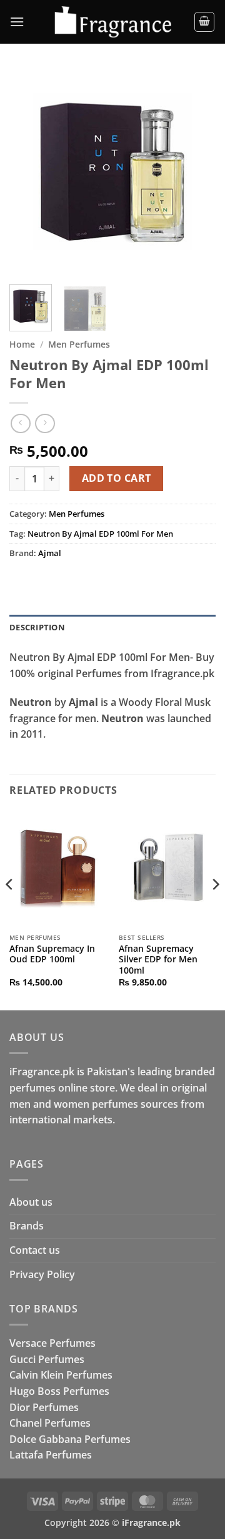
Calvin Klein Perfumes (60, 1375)
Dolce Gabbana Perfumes (70, 1439)
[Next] (195, 171)
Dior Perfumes (44, 1407)
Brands (26, 1226)
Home (22, 344)
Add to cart (116, 478)
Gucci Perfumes (46, 1359)
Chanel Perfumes (50, 1423)
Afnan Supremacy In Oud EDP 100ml (52, 954)
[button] (16, 21)
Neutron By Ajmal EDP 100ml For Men (100, 533)
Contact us (34, 1250)
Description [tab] (37, 627)
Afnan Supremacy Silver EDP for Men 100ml (158, 959)
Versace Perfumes (52, 1343)
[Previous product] (44, 423)
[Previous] (29, 171)
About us (30, 1202)
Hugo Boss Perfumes (59, 1391)
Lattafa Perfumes (50, 1455)
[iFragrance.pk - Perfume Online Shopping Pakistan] (112, 22)
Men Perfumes (79, 344)
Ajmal (49, 553)
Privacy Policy (42, 1274)
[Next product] (20, 423)
